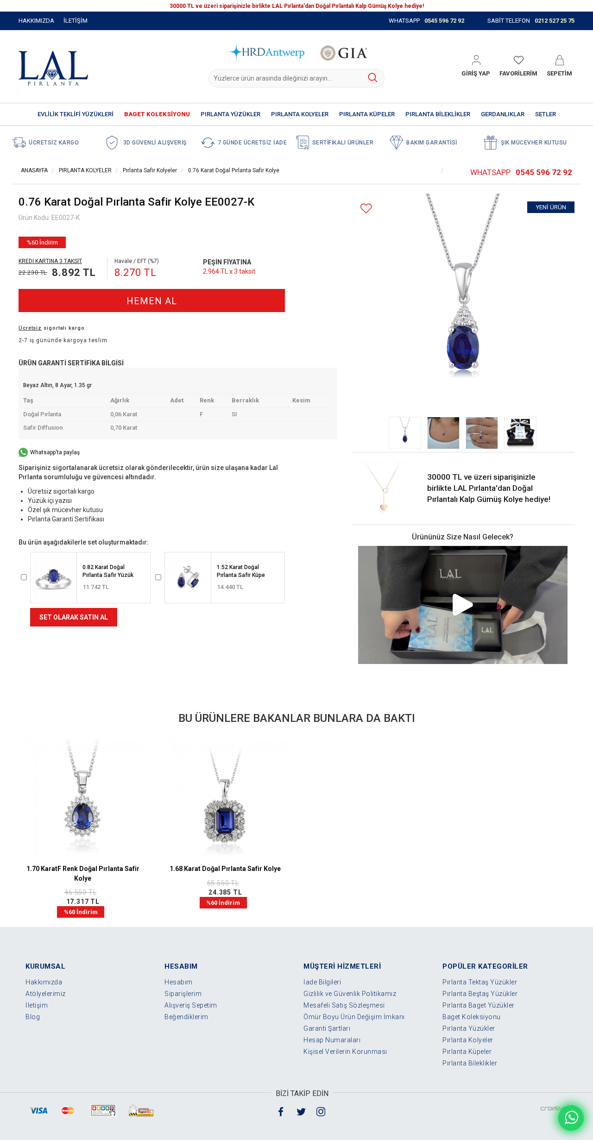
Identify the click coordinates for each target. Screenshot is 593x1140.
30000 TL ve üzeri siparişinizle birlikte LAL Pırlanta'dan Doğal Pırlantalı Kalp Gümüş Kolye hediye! (488, 488)
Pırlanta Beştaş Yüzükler (479, 993)
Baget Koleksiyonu (471, 1017)
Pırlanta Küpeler (467, 1051)
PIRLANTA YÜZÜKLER (230, 114)
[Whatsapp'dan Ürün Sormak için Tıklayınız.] (571, 1118)
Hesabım (178, 982)
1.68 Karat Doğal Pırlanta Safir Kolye (225, 868)
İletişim (36, 1005)
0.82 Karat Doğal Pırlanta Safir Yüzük (107, 571)
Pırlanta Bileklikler (469, 1063)
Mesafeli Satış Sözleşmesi (344, 1005)
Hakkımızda (43, 982)
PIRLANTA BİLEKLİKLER (437, 114)
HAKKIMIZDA (36, 20)
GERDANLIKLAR (502, 114)
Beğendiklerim (186, 1017)
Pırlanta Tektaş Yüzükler (479, 982)
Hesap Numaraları (331, 1040)
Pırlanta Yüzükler (468, 1028)
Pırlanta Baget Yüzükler (478, 1005)
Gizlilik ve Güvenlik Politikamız (349, 993)
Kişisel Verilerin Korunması (345, 1051)
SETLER (545, 114)
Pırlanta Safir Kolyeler (150, 170)
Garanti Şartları (326, 1028)
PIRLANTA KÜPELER (367, 114)
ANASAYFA (34, 170)
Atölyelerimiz (45, 993)
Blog (32, 1017)
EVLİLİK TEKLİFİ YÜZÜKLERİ (76, 114)
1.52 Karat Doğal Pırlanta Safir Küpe (241, 571)
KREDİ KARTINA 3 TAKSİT (50, 261)
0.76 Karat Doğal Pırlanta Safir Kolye (233, 170)
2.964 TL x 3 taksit (229, 271)
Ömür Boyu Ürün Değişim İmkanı (354, 1017)
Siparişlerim (183, 993)
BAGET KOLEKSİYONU (157, 114)
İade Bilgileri (322, 982)
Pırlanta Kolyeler (467, 1040)
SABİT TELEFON (530, 20)
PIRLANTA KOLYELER (299, 114)
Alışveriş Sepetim (190, 1005)
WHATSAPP (426, 20)
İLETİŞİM (75, 20)
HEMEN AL (151, 301)
